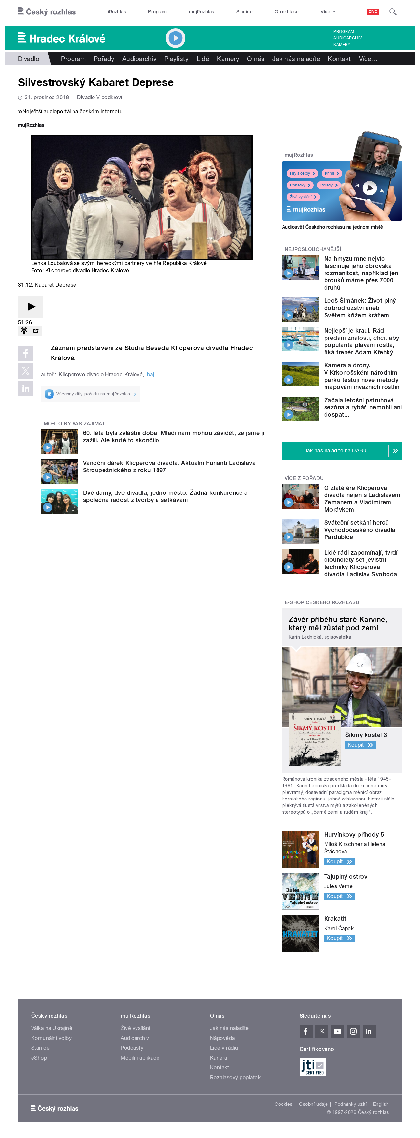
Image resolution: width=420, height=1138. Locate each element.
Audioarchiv (347, 38)
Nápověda (222, 1038)
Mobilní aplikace (140, 1058)
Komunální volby (51, 1038)
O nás (255, 58)
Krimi (329, 173)
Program (157, 11)
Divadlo (28, 58)
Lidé (203, 58)
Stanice (244, 11)
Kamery (341, 44)
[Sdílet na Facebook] (25, 353)
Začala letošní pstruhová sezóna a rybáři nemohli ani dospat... (363, 407)
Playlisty (176, 58)
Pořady (104, 58)
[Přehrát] (30, 307)
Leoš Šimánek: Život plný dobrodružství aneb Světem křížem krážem (360, 307)
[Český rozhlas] (47, 12)
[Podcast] (24, 331)
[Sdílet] (36, 331)
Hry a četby (300, 173)
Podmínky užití (350, 1104)
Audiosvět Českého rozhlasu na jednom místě (332, 227)
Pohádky (297, 185)
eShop (39, 1058)
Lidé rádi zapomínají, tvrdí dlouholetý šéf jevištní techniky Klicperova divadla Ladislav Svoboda (361, 563)
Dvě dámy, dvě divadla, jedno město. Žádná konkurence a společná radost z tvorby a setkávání (165, 496)
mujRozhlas (201, 11)
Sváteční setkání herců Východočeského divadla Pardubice (360, 529)
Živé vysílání (301, 197)
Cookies (283, 1104)
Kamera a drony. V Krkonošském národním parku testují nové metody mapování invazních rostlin (361, 376)
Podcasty (132, 1048)
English (381, 1104)
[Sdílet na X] (25, 371)
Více (368, 58)
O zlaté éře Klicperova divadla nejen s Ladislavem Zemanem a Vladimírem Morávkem (362, 498)
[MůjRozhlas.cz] (31, 126)
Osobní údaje (313, 1104)
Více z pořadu (304, 478)
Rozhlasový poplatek (235, 1077)
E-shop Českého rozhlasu (322, 602)
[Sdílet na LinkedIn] (25, 388)
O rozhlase (287, 11)
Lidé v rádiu (224, 1048)
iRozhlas (117, 11)
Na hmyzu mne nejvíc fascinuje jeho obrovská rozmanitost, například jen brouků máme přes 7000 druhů (361, 273)
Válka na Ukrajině (51, 1028)
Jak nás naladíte (296, 58)
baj (150, 374)
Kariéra (218, 1058)
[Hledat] (393, 12)
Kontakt (339, 58)
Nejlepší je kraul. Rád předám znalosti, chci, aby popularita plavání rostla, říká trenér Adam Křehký (361, 341)
